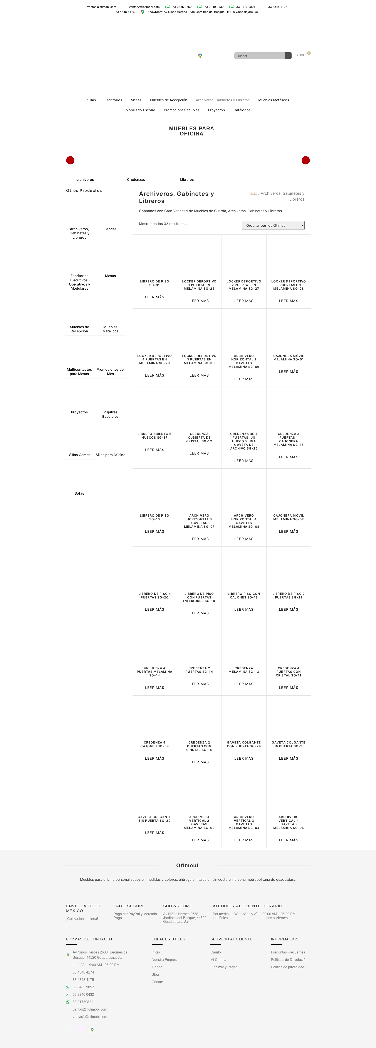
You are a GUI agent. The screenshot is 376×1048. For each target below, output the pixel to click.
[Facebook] (176, 55)
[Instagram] (188, 55)
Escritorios (113, 100)
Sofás (79, 493)
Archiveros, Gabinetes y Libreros (223, 100)
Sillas (91, 100)
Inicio (252, 193)
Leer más (154, 297)
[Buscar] (288, 55)
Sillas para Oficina (110, 455)
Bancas (110, 229)
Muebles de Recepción (168, 100)
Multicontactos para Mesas (79, 371)
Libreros (187, 179)
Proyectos (216, 110)
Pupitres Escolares (110, 414)
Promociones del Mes (181, 110)
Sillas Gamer (79, 455)
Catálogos (241, 110)
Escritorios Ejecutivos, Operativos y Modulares (79, 282)
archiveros (85, 179)
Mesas (136, 100)
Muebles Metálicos (273, 100)
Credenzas (136, 179)
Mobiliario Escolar (140, 110)
